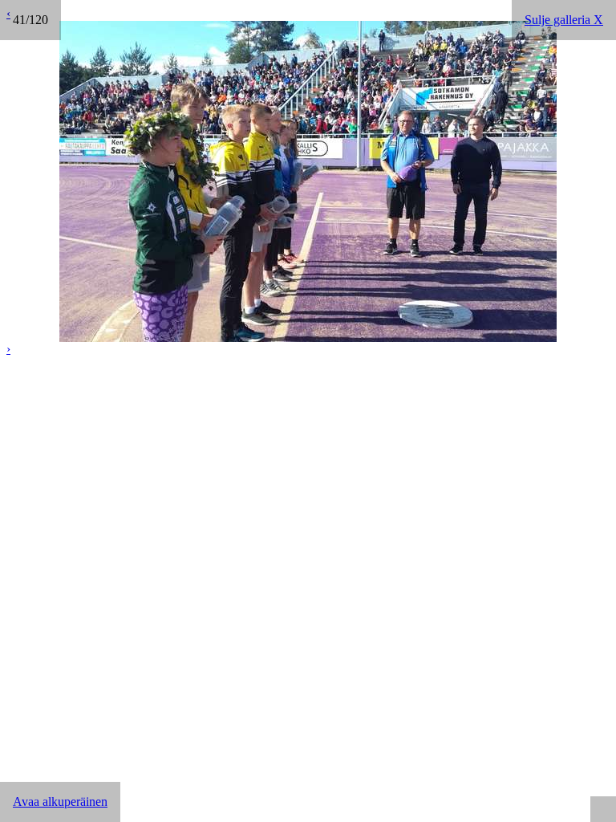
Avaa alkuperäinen (60, 801)
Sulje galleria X (564, 19)
